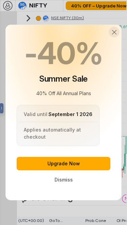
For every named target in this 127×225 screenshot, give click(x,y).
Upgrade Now (63, 163)
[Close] (114, 32)
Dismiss (64, 179)
